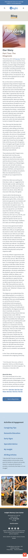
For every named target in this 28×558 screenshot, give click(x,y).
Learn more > (18, 3)
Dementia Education (12, 433)
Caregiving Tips (10, 428)
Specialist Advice (10, 444)
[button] (5, 8)
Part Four (9, 391)
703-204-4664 (16, 519)
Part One (17, 59)
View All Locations (14, 523)
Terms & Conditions (18, 549)
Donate (25, 555)
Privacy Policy (10, 549)
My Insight (8, 449)
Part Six (20, 391)
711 (15, 520)
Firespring (17, 548)
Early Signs (8, 438)
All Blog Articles (10, 455)
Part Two (17, 390)
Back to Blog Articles (13, 399)
